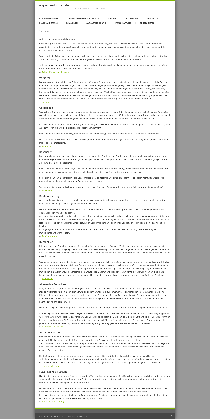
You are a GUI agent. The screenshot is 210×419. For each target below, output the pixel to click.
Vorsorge (112, 18)
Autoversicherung (96, 23)
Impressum (82, 416)
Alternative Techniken (52, 326)
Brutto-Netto (147, 23)
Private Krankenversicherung (83, 18)
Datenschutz (72, 416)
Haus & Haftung (123, 23)
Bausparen (152, 18)
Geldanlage (132, 18)
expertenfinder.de (54, 5)
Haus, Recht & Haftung (53, 401)
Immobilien (72, 23)
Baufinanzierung (48, 23)
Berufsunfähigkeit (49, 18)
